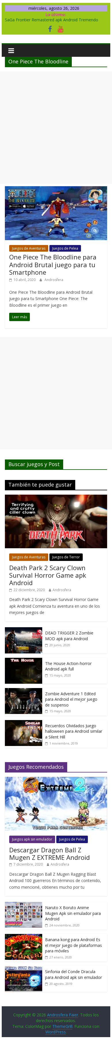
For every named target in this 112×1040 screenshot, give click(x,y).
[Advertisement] (56, 127)
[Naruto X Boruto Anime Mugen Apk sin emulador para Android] (23, 905)
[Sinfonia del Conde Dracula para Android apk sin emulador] (23, 969)
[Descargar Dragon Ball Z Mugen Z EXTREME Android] (56, 780)
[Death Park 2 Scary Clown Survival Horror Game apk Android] (56, 497)
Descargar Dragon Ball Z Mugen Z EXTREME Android (49, 853)
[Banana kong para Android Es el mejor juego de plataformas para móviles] (23, 937)
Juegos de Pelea (65, 248)
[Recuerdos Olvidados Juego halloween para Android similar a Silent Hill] (23, 723)
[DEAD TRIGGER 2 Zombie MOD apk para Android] (23, 630)
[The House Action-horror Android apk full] (23, 661)
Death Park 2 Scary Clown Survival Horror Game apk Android (47, 575)
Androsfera (54, 279)
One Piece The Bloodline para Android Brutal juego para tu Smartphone (52, 264)
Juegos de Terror (66, 557)
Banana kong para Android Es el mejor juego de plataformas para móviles (73, 945)
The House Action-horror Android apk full (68, 666)
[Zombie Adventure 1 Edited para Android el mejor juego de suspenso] (23, 691)
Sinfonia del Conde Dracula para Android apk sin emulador (73, 974)
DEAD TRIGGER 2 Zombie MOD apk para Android (69, 635)
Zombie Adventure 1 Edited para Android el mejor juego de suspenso (71, 699)
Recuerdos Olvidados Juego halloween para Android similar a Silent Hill (73, 731)
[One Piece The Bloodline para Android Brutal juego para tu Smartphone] (56, 189)
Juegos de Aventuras (28, 248)
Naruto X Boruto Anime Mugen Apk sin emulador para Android (73, 913)
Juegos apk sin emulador (32, 839)
